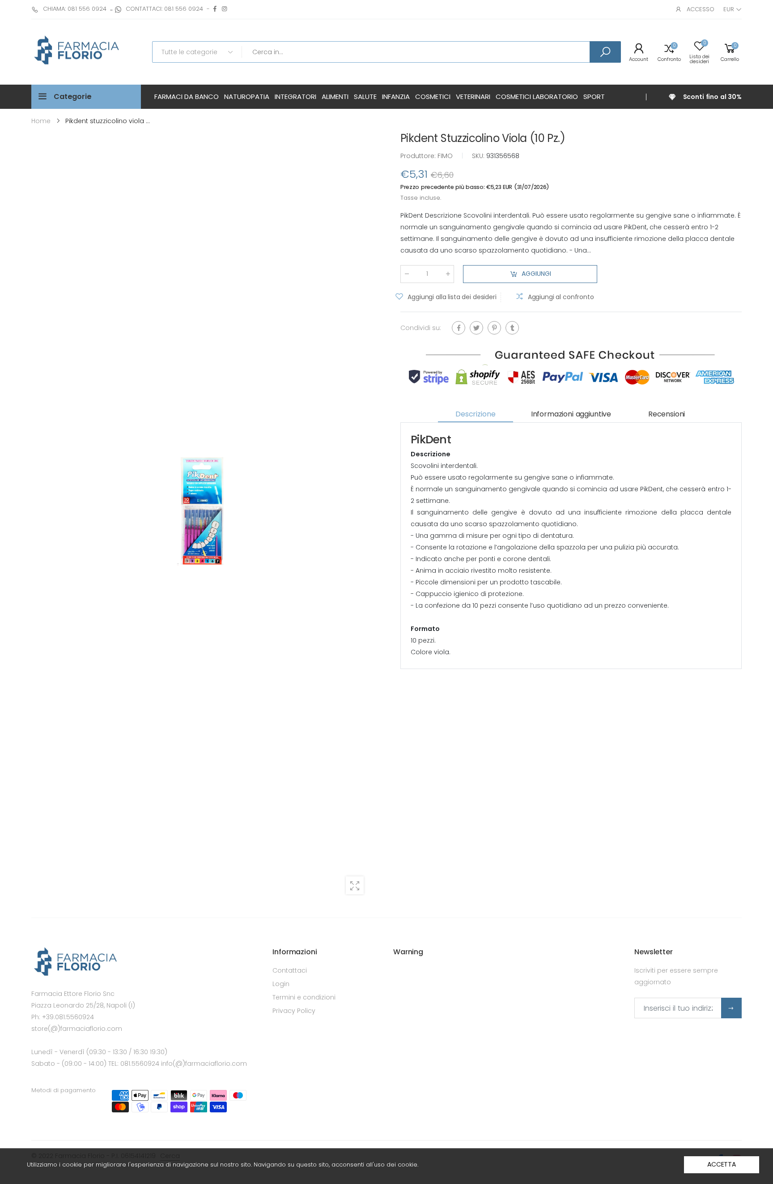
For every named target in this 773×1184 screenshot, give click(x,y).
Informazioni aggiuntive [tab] (571, 414)
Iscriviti (731, 1008)
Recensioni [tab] (666, 414)
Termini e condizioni (304, 997)
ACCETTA (721, 1164)
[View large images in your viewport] (355, 885)
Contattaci (289, 970)
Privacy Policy (293, 1010)
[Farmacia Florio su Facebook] (215, 8)
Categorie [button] (73, 96)
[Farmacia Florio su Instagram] (224, 8)
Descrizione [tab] (475, 414)
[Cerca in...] (605, 52)
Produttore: (418, 155)
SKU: (479, 155)
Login (280, 983)
